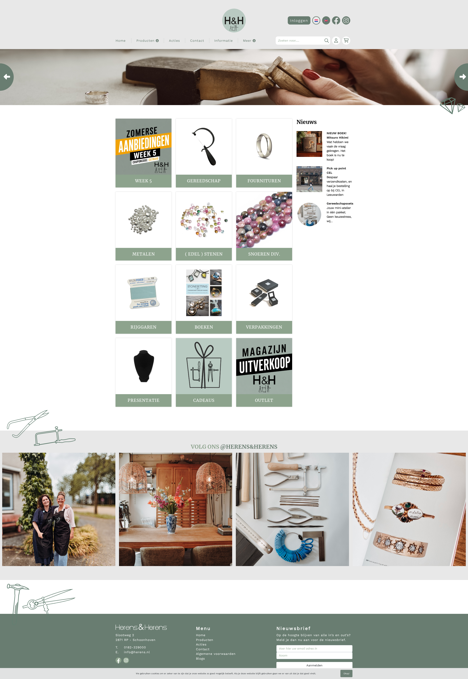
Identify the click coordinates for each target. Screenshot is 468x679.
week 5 (143, 180)
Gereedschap (204, 180)
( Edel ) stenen (204, 254)
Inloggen (299, 20)
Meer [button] (248, 40)
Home (121, 40)
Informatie (223, 40)
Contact (197, 40)
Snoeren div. (264, 254)
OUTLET (264, 400)
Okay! (346, 673)
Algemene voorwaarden (216, 654)
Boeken (204, 327)
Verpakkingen (264, 327)
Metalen (143, 254)
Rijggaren (143, 327)
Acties (174, 40)
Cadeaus (203, 400)
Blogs (200, 658)
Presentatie (144, 400)
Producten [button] (146, 40)
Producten (204, 640)
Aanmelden (314, 665)
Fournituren (264, 180)
